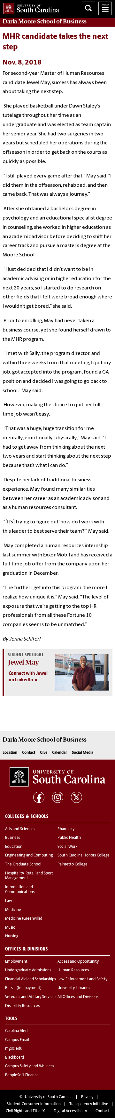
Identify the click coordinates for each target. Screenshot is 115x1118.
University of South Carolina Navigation (105, 8)
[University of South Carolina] (57, 776)
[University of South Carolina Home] (29, 7)
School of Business (45, 21)
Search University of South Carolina (88, 8)
